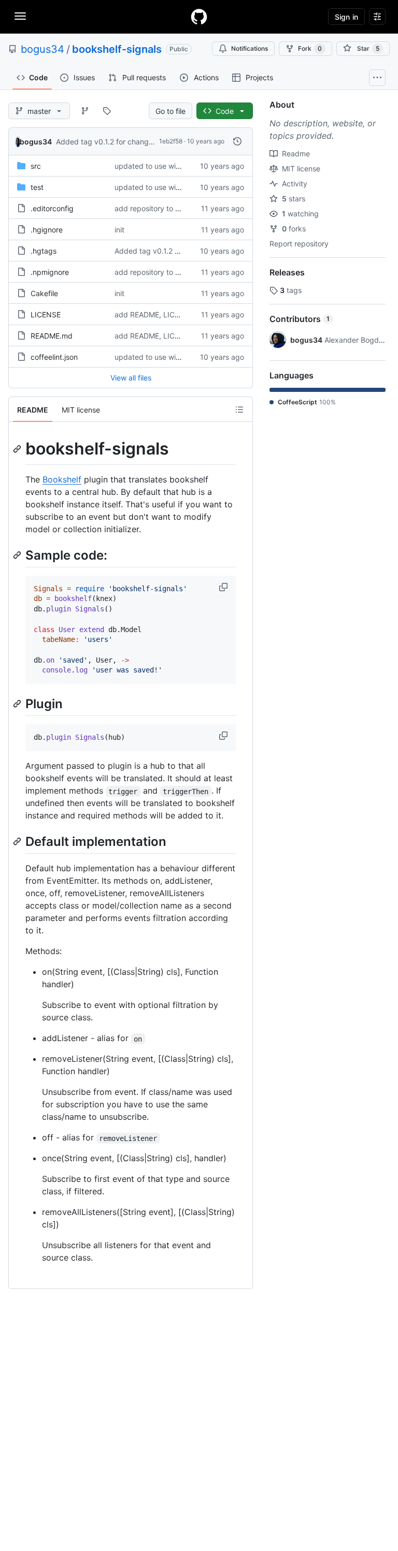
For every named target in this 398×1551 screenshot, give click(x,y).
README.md (52, 335)
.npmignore (50, 272)
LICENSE (46, 314)
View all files (130, 377)
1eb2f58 (170, 141)
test (37, 187)
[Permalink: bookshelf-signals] (18, 449)
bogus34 (42, 49)
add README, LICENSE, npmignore (174, 314)
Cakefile (44, 293)
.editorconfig (52, 208)
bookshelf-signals (117, 49)
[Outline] (239, 409)
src (36, 166)
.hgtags (43, 250)
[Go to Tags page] (107, 111)
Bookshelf (61, 479)
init (119, 229)
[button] (224, 587)
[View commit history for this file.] (237, 141)
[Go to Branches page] (85, 111)
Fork (310, 48)
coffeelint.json (54, 357)
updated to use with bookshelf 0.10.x (177, 166)
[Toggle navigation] (20, 16)
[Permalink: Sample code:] (18, 555)
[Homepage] (199, 16)
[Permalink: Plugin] (18, 703)
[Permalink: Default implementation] (18, 842)
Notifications (249, 48)
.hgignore (47, 229)
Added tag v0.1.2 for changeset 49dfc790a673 (136, 141)
